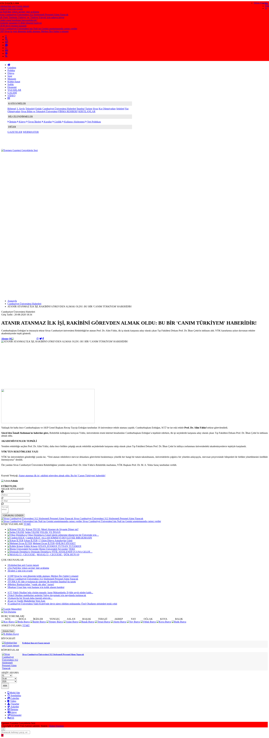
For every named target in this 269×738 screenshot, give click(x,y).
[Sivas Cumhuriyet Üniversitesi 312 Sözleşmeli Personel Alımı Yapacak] (11, 668)
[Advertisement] (58, 159)
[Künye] (6, 53)
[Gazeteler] (6, 50)
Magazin (11, 78)
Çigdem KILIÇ (33, 537)
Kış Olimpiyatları (107, 108)
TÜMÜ (27, 524)
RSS (12, 718)
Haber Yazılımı (56, 726)
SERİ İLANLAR (86, 111)
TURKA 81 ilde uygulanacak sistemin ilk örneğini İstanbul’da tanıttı (41, 581)
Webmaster (16, 715)
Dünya (10, 73)
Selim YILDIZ (32, 532)
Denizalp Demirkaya (41, 551)
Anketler (14, 706)
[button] (8, 98)
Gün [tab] (266, 3)
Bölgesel (11, 108)
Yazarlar (15, 704)
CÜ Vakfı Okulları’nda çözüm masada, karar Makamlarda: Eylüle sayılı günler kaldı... (50, 592)
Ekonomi (12, 87)
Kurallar (47, 121)
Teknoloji (30, 108)
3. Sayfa (21, 108)
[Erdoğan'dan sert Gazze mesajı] (11, 645)
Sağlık (10, 84)
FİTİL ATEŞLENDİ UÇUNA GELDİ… (72, 551)
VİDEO (11, 95)
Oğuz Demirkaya (36, 535)
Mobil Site (14, 692)
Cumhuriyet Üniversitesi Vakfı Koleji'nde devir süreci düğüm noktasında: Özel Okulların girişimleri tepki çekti (62, 603)
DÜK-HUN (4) (71, 554)
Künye (22, 121)
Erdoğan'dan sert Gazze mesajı (23, 565)
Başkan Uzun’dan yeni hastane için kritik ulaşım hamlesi (35, 587)
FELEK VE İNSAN (50, 532)
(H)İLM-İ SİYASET (65, 543)
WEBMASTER (31, 132)
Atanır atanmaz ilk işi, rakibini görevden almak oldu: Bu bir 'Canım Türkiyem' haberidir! (62, 475)
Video (13, 701)
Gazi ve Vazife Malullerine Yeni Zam (26, 601)
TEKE (71, 549)
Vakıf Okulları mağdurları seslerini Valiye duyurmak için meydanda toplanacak (46, 595)
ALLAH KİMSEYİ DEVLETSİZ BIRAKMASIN (66, 537)
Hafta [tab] (267, 6)
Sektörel (120, 108)
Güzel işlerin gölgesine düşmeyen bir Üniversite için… (72, 535)
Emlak (38, 108)
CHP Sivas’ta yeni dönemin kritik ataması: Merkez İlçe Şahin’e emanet (42, 576)
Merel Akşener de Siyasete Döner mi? (59, 529)
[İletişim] (6, 42)
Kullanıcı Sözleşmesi (74, 121)
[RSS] (6, 56)
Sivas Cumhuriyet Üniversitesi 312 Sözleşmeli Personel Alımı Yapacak (42, 578)
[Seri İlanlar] (6, 48)
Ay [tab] (266, 8)
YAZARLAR (14, 90)
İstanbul (81, 108)
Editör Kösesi (30, 546)
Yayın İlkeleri (34, 121)
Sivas (95, 108)
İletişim (13, 121)
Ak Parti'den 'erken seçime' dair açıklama (28, 568)
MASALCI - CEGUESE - (50, 554)
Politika (11, 70)
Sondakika (15, 695)
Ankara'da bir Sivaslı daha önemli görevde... (29, 598)
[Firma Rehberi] (6, 45)
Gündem (11, 67)
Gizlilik (58, 121)
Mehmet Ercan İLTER (44, 543)
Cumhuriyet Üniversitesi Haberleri (59, 108)
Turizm (88, 108)
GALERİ (12, 92)
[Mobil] (6, 36)
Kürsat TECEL (33, 529)
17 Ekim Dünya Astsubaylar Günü (55, 540)
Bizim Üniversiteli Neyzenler (53, 549)
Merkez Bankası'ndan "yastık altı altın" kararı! (30, 584)
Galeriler (14, 698)
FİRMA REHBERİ (68, 111)
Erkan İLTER (31, 540)
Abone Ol (6, 338)
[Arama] (6, 39)
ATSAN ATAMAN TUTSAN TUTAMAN (59, 546)
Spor (9, 76)
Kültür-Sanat (13, 81)
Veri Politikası (94, 121)
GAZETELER (14, 132)
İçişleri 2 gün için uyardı (20, 570)
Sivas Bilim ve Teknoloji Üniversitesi (39, 111)
